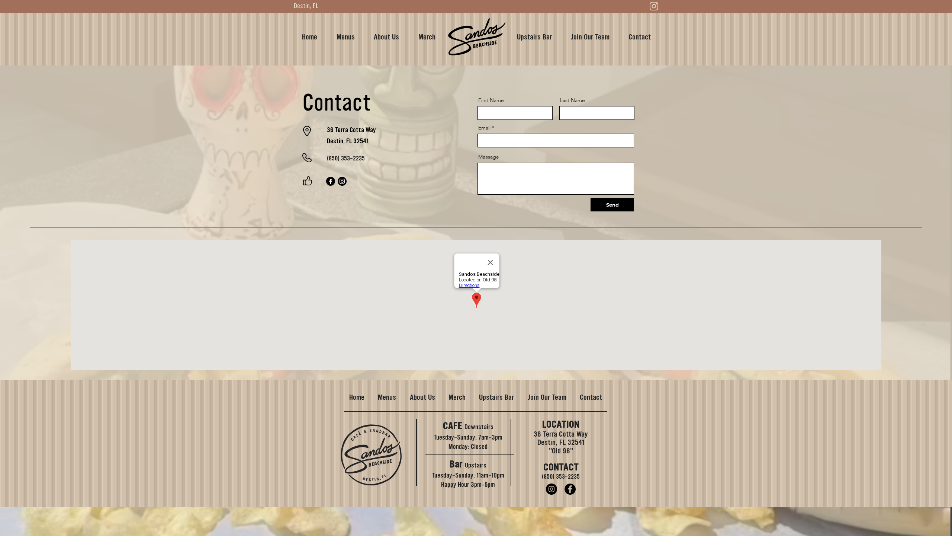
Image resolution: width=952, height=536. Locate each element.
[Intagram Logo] (654, 6)
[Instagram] (342, 181)
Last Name (572, 100)
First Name (491, 100)
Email (484, 127)
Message (488, 156)
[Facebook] (330, 181)
